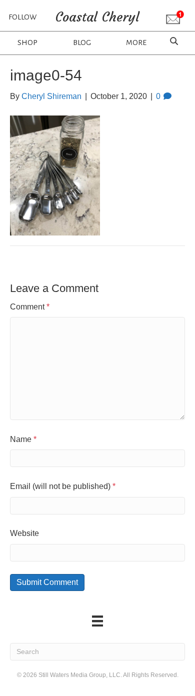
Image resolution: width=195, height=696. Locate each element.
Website (24, 533)
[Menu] (97, 621)
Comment (30, 306)
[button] (175, 18)
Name (23, 439)
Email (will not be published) (63, 486)
